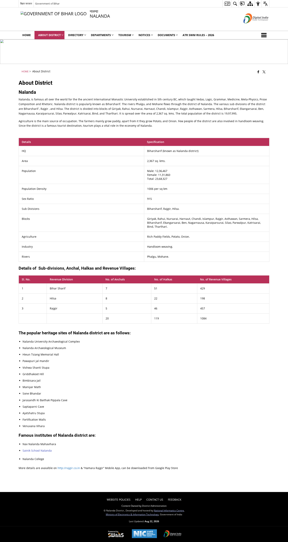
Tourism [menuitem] (124, 35)
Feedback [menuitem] (174, 499)
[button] (264, 35)
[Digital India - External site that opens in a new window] (251, 26)
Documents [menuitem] (166, 35)
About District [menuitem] (49, 35)
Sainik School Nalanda (37, 450)
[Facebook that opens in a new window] (258, 71)
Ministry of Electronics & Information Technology (132, 514)
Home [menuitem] (26, 35)
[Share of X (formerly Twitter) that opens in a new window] (264, 71)
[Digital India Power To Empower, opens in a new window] (173, 534)
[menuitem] (227, 3)
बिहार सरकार (26, 3)
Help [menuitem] (138, 499)
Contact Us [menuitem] (154, 499)
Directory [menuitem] (75, 35)
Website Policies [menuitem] (118, 499)
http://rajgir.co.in (69, 468)
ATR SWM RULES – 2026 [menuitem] (198, 35)
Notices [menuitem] (144, 35)
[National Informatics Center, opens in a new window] (144, 534)
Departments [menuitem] (101, 35)
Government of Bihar (47, 3)
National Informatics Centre (169, 510)
